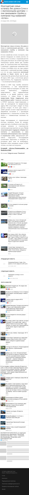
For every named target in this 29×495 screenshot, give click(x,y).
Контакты (4, 478)
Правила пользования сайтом (10, 486)
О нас (3, 475)
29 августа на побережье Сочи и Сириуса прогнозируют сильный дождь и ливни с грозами (17, 213)
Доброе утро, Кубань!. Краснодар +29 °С (17, 332)
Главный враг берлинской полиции (15, 422)
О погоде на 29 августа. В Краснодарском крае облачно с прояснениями (16, 186)
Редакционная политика (8, 481)
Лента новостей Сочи (8, 492)
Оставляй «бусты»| (8, 148)
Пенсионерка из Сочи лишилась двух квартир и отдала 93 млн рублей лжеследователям (16, 405)
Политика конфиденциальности (11, 483)
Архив (3, 489)
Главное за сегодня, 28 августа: (14, 411)
